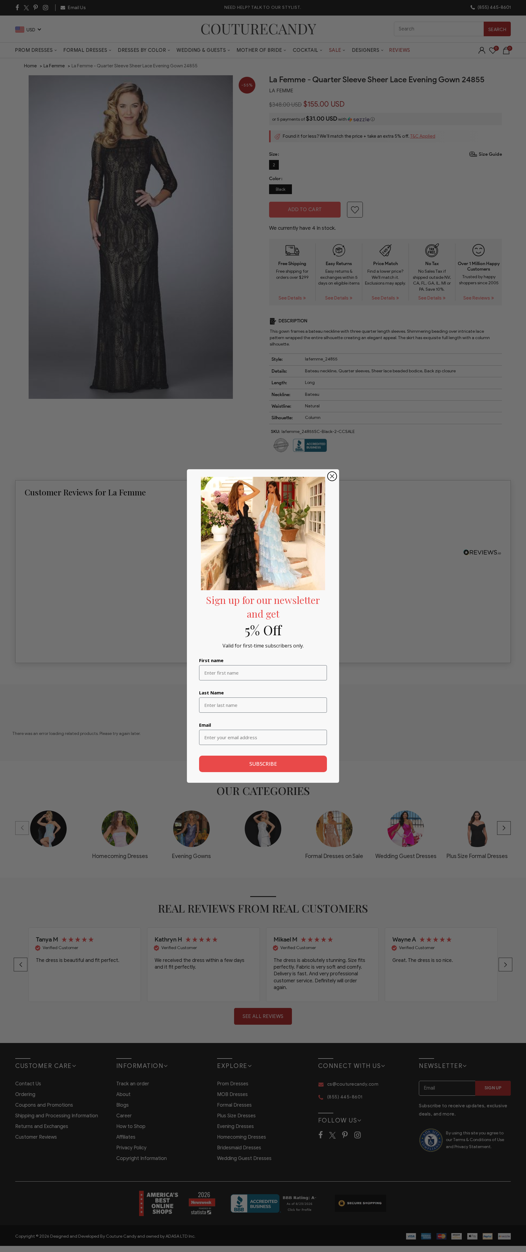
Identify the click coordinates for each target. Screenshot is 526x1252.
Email (205, 725)
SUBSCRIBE (263, 763)
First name (211, 660)
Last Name (211, 693)
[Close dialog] (332, 476)
